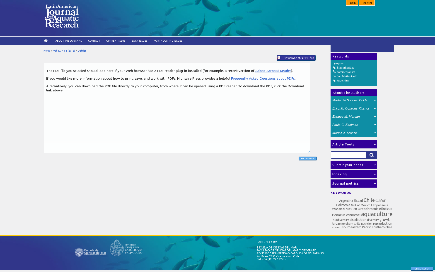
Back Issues (139, 40)
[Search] (371, 155)
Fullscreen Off (422, 268)
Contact (94, 40)
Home (47, 50)
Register (367, 2)
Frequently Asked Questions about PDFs (263, 78)
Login (352, 2)
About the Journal (69, 40)
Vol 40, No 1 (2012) (64, 50)
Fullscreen (307, 158)
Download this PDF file (299, 58)
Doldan (82, 50)
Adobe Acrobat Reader (273, 71)
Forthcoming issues (168, 40)
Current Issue (116, 40)
